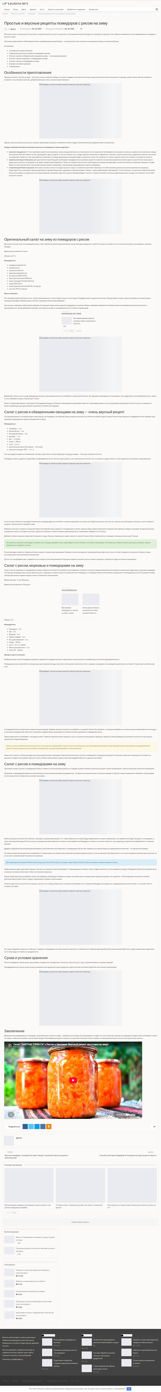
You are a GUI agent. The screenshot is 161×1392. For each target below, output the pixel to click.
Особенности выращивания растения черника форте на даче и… (106, 1342)
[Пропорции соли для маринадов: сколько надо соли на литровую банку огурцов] (9, 1304)
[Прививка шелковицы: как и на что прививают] (47, 1352)
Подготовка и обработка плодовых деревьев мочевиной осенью (66, 1363)
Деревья (33, 9)
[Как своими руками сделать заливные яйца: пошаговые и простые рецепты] (67, 320)
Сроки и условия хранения (20, 64)
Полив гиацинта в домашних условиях (30, 1291)
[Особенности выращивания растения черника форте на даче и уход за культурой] (87, 1342)
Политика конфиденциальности (32, 1381)
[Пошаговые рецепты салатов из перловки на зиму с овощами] (9, 1250)
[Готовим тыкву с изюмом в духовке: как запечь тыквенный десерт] (80, 1185)
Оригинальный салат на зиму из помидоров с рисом (29, 53)
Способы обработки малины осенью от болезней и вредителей (104, 1355)
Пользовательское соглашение (57, 1381)
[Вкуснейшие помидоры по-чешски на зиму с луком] (70, 599)
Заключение (14, 66)
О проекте (5, 1381)
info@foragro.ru (17, 1359)
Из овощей (29, 1169)
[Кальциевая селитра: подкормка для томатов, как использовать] (9, 1315)
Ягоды (15, 9)
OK (129, 1389)
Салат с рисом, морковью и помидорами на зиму (28, 58)
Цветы (23, 9)
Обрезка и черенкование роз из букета (30, 1281)
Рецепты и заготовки (55, 9)
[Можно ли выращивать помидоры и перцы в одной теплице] (9, 1239)
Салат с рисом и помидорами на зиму (24, 61)
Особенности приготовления (20, 51)
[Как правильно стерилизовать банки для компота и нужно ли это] (132, 1185)
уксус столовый (15, 281)
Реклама (15, 1381)
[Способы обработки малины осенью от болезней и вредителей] (87, 1355)
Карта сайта (75, 1381)
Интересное (93, 9)
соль (10, 289)
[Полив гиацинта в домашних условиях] (9, 1293)
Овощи (7, 9)
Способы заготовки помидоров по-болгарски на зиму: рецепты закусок (127, 1155)
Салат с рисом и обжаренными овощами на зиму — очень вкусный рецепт (38, 56)
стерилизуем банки (17, 403)
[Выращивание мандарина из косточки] (47, 1342)
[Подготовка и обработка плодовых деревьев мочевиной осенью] (47, 1363)
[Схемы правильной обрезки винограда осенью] (87, 1368)
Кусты (42, 9)
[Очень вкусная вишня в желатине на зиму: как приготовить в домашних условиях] (91, 599)
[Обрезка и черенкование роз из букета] (9, 1283)
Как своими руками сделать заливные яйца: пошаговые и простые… (84, 320)
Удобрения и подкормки (76, 9)
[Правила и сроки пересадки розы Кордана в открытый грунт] (9, 1272)
